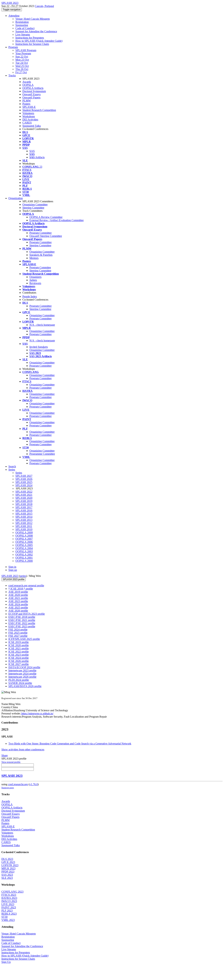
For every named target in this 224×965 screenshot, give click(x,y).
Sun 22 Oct (21, 56)
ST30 (4, 916)
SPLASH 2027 (23, 475)
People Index (29, 296)
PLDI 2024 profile (18, 679)
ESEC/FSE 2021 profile (21, 620)
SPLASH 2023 (9, 575)
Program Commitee (40, 267)
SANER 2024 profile (20, 683)
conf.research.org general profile (26, 585)
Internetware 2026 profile (22, 676)
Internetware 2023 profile (22, 670)
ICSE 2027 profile (18, 664)
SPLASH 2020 (23, 497)
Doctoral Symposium (34, 91)
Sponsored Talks (31, 125)
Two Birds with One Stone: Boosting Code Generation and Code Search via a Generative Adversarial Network (69, 743)
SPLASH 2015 (23, 513)
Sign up (12, 569)
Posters (26, 103)
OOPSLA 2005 (24, 545)
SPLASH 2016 (23, 510)
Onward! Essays (31, 94)
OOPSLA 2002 (24, 554)
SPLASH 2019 (23, 501)
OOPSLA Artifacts (32, 88)
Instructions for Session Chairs (32, 43)
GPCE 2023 (8, 862)
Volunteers (28, 113)
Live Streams (22, 34)
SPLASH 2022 (23, 491)
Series (18, 472)
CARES (27, 122)
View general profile (10, 762)
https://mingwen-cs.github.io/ (37, 713)
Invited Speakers (38, 346)
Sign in (12, 566)
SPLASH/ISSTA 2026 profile (24, 686)
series (23, 575)
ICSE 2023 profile (18, 654)
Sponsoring (21, 25)
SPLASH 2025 (23, 482)
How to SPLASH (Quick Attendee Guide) (38, 40)
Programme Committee (42, 453)
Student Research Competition (39, 110)
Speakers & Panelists (40, 254)
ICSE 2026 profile (18, 661)
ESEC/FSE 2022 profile (21, 623)
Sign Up (6, 961)
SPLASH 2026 (23, 479)
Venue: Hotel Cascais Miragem (32, 18)
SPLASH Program (25, 50)
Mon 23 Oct (22, 59)
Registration (22, 21)
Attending (13, 15)
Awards (26, 81)
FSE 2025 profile (17, 632)
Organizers (35, 276)
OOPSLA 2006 (24, 541)
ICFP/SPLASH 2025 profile (24, 639)
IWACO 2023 (9, 901)
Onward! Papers (31, 97)
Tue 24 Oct (21, 62)
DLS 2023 (7, 858)
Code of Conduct (24, 28)
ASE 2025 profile (18, 607)
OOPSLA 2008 (24, 535)
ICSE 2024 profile (18, 657)
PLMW (26, 100)
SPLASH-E (29, 106)
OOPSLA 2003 (24, 551)
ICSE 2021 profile (18, 648)
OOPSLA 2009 (24, 532)
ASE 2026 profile (18, 610)
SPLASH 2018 (23, 504)
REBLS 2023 (9, 913)
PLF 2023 (7, 910)
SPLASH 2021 (23, 494)
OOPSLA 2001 (24, 557)
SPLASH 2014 (23, 516)
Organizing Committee (35, 204)
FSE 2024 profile (17, 629)
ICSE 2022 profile (18, 651)
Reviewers (35, 283)
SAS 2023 (7, 874)
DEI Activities (30, 119)
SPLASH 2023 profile (13, 579)
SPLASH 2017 (23, 507)
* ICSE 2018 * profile (20, 588)
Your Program (23, 53)
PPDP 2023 (7, 871)
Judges (33, 280)
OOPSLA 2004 (24, 548)
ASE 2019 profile (18, 591)
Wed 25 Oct (22, 66)
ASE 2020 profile (18, 594)
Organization (15, 198)
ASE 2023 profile (18, 601)
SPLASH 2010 (23, 529)
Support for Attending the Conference (36, 31)
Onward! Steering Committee (45, 235)
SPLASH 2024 (23, 485)
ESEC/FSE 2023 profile (21, 626)
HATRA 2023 (9, 897)
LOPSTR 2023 (9, 865)
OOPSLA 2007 (24, 538)
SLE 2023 (7, 877)
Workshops (28, 116)
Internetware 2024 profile (22, 673)
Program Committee (40, 232)
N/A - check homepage (42, 324)
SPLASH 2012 (23, 523)
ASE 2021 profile (18, 598)
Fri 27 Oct (21, 72)
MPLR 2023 (8, 868)
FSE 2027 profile (17, 635)
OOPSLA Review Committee (45, 217)
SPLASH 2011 (23, 526)
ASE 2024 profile (18, 604)
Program (13, 47)
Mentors (33, 258)
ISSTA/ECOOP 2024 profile (24, 667)
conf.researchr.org (18, 784)
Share (4, 755)
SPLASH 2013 (23, 519)
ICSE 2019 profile (18, 642)
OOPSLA (28, 84)
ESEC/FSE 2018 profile (21, 616)
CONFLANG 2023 (12, 891)
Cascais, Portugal (44, 6)
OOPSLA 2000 (24, 560)
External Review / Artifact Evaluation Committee (56, 220)
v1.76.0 (33, 784)
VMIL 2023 (8, 919)
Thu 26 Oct (21, 69)
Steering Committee (33, 207)
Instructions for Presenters (29, 37)
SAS (32, 150)
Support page (7, 787)
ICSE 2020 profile (18, 645)
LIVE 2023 (7, 904)
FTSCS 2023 (8, 894)
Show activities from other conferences (22, 749)
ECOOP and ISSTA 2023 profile (26, 613)
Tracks (12, 75)
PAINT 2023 (8, 907)
